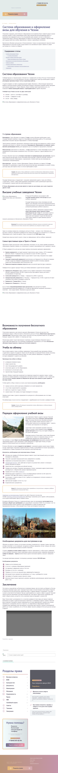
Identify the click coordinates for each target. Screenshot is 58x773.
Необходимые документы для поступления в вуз (18, 66)
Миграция (9, 691)
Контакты (32, 761)
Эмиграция (9, 711)
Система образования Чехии (12, 54)
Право (8, 697)
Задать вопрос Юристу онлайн (36, 758)
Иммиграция (10, 688)
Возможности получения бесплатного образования (17, 61)
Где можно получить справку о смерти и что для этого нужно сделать (42, 706)
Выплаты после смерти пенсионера (40, 692)
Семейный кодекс (12, 703)
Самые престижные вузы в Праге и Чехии (16, 59)
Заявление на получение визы (11, 495)
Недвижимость (11, 694)
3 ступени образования (12, 55)
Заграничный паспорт (11, 463)
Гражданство (10, 683)
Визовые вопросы (12, 677)
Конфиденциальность (34, 763)
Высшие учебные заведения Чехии (14, 57)
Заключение (8, 68)
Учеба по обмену (10, 62)
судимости (21, 471)
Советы (8, 705)
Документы (10, 685)
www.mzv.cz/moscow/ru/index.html (16, 497)
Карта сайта (32, 760)
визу (40, 449)
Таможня (9, 708)
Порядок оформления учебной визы (14, 64)
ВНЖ (7, 680)
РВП (7, 700)
